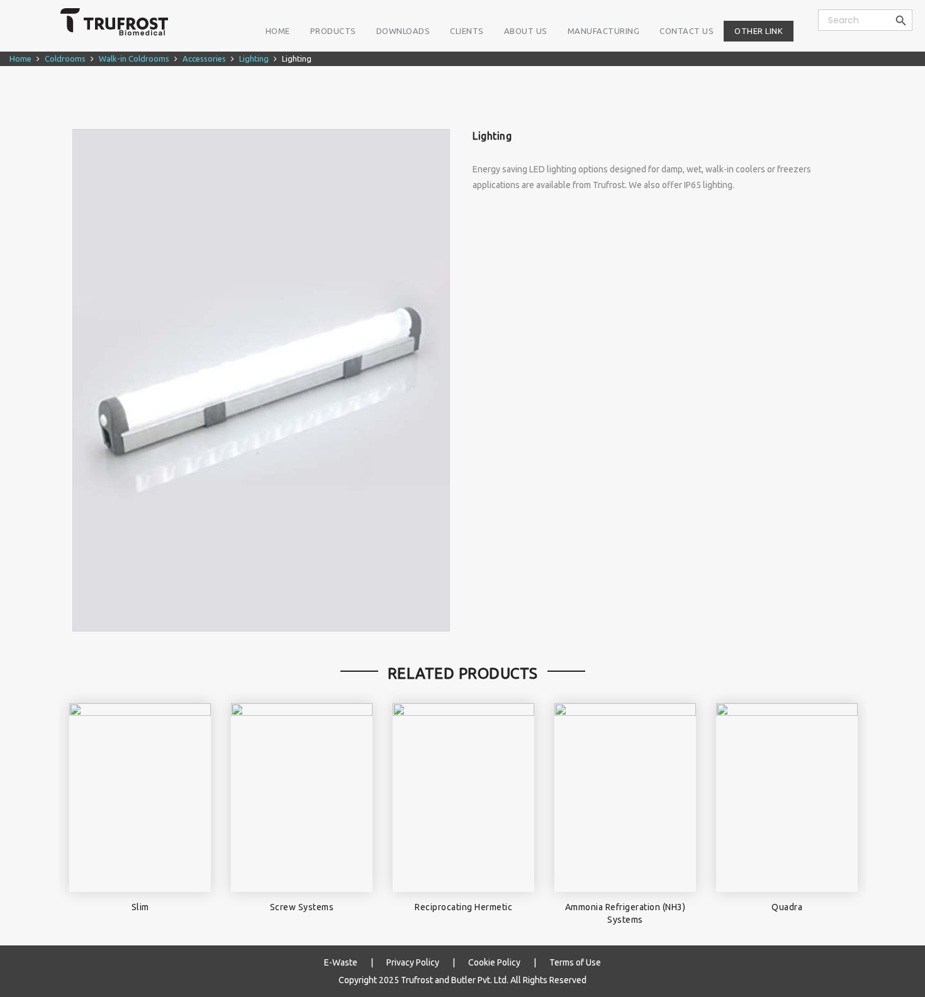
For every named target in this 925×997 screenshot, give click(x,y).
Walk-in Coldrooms (134, 58)
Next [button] (844, 806)
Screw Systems (302, 907)
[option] (260, 380)
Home (20, 58)
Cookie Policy (494, 962)
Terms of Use (575, 962)
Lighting (254, 58)
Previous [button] (80, 806)
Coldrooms (65, 58)
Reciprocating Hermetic (463, 907)
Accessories (204, 58)
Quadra (786, 907)
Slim (140, 907)
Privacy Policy (412, 962)
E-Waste (340, 962)
